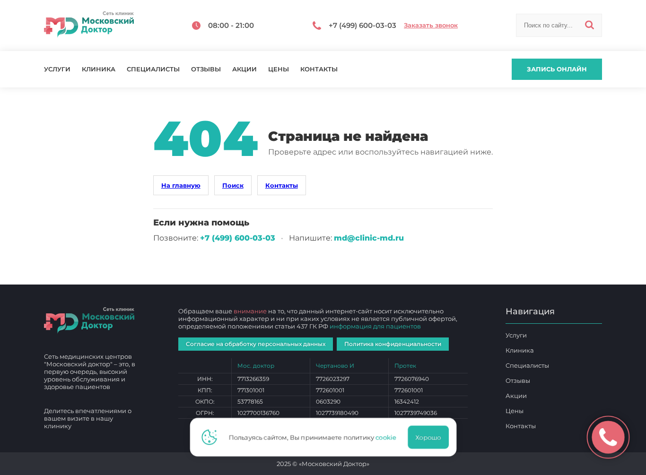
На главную (181, 185)
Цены (278, 69)
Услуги (57, 69)
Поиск (233, 185)
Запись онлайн (557, 69)
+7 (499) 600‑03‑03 (237, 237)
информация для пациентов (375, 326)
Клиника (98, 69)
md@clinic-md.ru (369, 237)
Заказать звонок (431, 25)
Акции (244, 69)
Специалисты (153, 69)
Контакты (319, 69)
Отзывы (206, 69)
